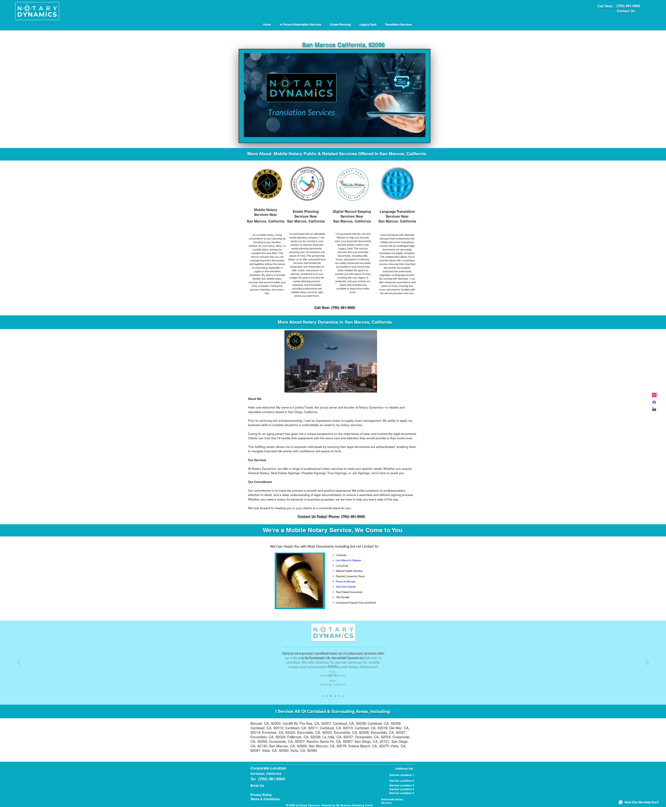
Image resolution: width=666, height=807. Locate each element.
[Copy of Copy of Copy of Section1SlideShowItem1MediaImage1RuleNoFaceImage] (335, 696)
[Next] (647, 663)
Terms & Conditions (265, 799)
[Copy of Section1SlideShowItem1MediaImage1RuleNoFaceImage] (327, 695)
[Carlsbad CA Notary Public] (654, 395)
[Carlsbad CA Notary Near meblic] (654, 409)
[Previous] (18, 663)
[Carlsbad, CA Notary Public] (654, 402)
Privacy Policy (261, 795)
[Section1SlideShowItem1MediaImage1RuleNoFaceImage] (323, 695)
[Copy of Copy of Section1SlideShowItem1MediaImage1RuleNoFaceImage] (330, 695)
